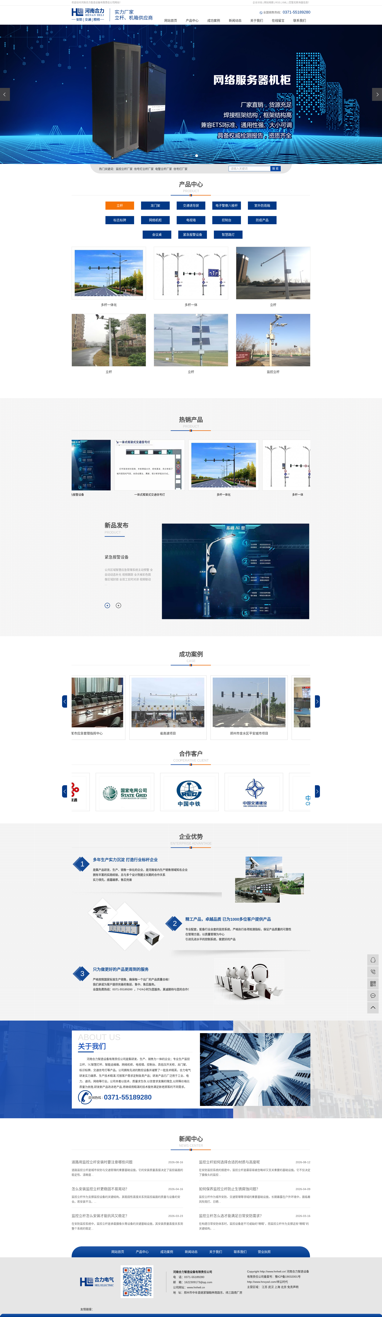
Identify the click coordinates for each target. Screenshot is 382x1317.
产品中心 (192, 20)
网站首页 (170, 20)
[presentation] (5, 94)
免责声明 (292, 1287)
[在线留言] (373, 995)
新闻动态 (235, 20)
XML (284, 2)
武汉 (271, 1287)
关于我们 (256, 20)
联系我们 (299, 20)
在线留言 (278, 20)
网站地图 (269, 2)
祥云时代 (282, 1281)
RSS (277, 2)
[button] (185, 155)
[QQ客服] (373, 960)
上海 (277, 1287)
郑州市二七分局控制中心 (285, 733)
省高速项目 (123, 733)
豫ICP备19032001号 (288, 1276)
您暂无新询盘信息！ (299, 2)
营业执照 (264, 1252)
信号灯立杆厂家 (144, 168)
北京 (283, 1287)
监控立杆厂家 (124, 168)
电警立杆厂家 (163, 168)
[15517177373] (373, 972)
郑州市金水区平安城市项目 (204, 733)
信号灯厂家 (180, 168)
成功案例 (213, 20)
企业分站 (257, 2)
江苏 (264, 1287)
